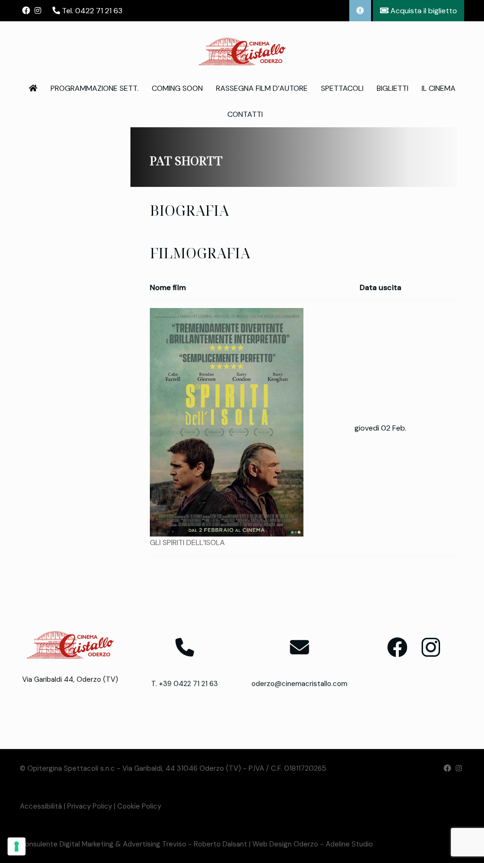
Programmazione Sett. (94, 88)
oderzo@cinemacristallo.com (299, 683)
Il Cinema (439, 88)
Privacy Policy (89, 806)
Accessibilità (41, 806)
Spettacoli (342, 88)
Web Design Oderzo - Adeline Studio (312, 844)
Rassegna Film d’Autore (262, 88)
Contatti (245, 114)
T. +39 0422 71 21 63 (184, 683)
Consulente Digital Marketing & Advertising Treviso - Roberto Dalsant (133, 844)
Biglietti (392, 88)
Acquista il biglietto (423, 11)
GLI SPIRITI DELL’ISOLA (187, 542)
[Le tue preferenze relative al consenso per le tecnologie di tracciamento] (17, 846)
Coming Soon (177, 88)
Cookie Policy (139, 806)
